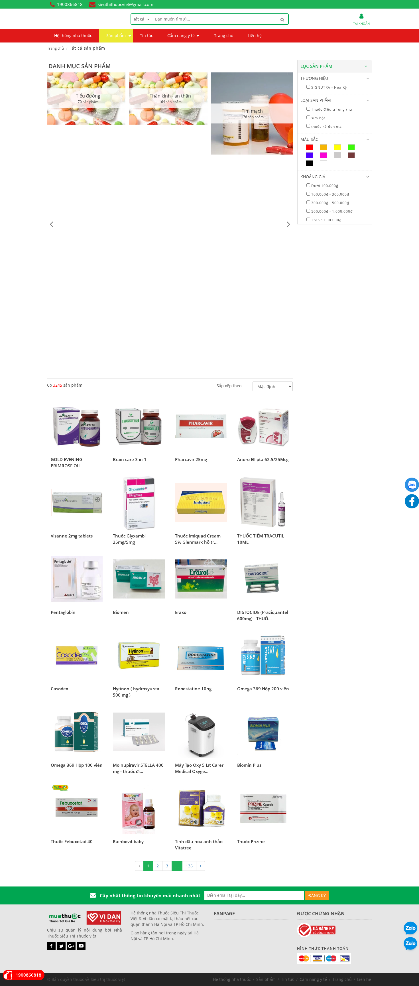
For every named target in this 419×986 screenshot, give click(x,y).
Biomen (121, 612)
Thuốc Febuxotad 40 (72, 841)
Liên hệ (364, 979)
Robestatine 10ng (193, 688)
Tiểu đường (88, 96)
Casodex (59, 688)
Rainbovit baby (128, 841)
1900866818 (70, 4)
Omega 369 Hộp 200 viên (263, 688)
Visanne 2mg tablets (72, 536)
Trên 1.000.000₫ (325, 220)
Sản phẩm (266, 979)
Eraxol (181, 612)
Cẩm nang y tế (313, 979)
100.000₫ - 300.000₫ (329, 194)
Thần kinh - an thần (170, 96)
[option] (88, 98)
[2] (200, 866)
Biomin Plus (249, 765)
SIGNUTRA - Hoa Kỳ (328, 87)
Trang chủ (55, 48)
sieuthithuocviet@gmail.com (125, 4)
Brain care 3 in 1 (130, 459)
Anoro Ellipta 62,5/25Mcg (262, 459)
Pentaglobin (63, 612)
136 (189, 866)
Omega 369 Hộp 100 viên (77, 765)
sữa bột (317, 117)
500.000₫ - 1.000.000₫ (331, 211)
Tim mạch (252, 111)
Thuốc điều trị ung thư (331, 109)
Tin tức (287, 979)
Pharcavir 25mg (191, 459)
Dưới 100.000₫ (324, 185)
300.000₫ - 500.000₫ (329, 202)
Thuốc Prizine (251, 841)
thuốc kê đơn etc (326, 126)
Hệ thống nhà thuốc (232, 979)
